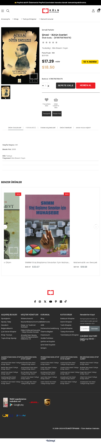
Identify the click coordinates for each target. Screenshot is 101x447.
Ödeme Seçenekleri (47, 128)
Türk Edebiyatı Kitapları (69, 335)
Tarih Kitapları (65, 325)
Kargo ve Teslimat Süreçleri (28, 326)
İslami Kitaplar (66, 322)
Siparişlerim (5, 318)
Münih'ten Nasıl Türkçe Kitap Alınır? (9, 373)
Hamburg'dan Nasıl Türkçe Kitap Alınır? (8, 378)
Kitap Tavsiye (6, 335)
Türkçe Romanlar (67, 332)
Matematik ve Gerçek (65, 262)
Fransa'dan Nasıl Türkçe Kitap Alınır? (50, 363)
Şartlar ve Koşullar (48, 341)
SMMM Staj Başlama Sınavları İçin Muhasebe (27, 262)
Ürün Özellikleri (14, 128)
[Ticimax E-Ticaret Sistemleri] (50, 441)
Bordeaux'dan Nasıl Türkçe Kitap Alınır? (48, 373)
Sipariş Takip (6, 322)
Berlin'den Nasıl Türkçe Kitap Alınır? (9, 368)
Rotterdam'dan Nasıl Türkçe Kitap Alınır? (29, 373)
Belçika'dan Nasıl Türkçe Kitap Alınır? (89, 363)
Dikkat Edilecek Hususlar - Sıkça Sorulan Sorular (30, 331)
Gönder (94, 328)
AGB (42, 325)
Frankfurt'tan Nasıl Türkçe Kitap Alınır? (11, 382)
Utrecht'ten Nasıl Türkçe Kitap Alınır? (30, 378)
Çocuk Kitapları (66, 328)
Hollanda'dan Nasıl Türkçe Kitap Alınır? (28, 363)
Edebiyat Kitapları (67, 318)
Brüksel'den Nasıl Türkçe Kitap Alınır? (89, 368)
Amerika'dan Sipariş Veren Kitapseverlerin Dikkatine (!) (29, 337)
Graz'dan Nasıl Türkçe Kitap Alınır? (68, 382)
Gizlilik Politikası (47, 338)
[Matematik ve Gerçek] (76, 226)
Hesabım (4, 325)
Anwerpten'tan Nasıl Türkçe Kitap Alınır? (87, 382)
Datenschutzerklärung (50, 328)
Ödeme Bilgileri (47, 332)
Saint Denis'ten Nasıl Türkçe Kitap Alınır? (48, 382)
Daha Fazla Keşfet (83, 128)
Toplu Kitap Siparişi (8, 338)
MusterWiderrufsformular (31, 322)
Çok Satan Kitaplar (8, 332)
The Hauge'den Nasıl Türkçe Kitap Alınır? (28, 382)
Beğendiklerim (7, 328)
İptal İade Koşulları (48, 345)
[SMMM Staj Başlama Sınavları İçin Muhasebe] (27, 226)
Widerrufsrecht (27, 318)
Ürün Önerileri (66, 128)
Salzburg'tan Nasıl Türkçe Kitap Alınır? (70, 373)
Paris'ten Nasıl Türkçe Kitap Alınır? (49, 368)
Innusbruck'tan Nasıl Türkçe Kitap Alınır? (68, 378)
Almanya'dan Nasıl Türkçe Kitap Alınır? (11, 363)
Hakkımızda (45, 322)
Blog (42, 318)
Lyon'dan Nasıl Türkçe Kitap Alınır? (49, 378)
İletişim (44, 348)
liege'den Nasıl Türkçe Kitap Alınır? (88, 373)
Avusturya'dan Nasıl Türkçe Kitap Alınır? (67, 363)
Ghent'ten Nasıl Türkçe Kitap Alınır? (88, 378)
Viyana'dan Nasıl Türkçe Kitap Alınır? (69, 368)
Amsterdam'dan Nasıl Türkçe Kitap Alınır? (29, 368)
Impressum (45, 335)
